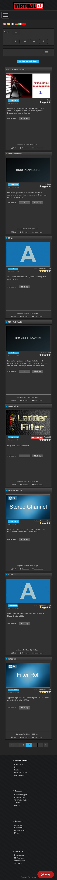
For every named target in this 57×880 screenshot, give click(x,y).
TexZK (48, 437)
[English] (4, 24)
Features (17, 770)
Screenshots (19, 775)
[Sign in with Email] (16, 32)
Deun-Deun (47, 100)
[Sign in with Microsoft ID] (25, 41)
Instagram (20, 861)
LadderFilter (13, 406)
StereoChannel (15, 490)
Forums (17, 805)
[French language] (12, 24)
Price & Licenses (20, 772)
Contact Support (21, 795)
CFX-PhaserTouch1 (16, 70)
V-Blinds (12, 575)
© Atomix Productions (28, 877)
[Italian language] (20, 24)
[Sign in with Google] (43, 41)
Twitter (19, 863)
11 (17, 745)
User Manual (19, 797)
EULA (16, 833)
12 (23, 745)
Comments (25, 148)
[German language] (16, 24)
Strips (10, 238)
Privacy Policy (20, 830)
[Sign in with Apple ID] (34, 41)
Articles (17, 803)
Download (18, 764)
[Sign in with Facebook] (16, 41)
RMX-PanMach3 (15, 154)
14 (34, 745)
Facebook (19, 855)
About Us (18, 825)
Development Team (43, 268)
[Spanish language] (8, 24)
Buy (15, 767)
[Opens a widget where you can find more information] (45, 874)
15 (40, 745)
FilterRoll (12, 659)
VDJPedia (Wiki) (20, 800)
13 (29, 745)
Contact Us (18, 828)
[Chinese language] (24, 24)
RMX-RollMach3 (15, 322)
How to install (38, 148)
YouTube (20, 858)
